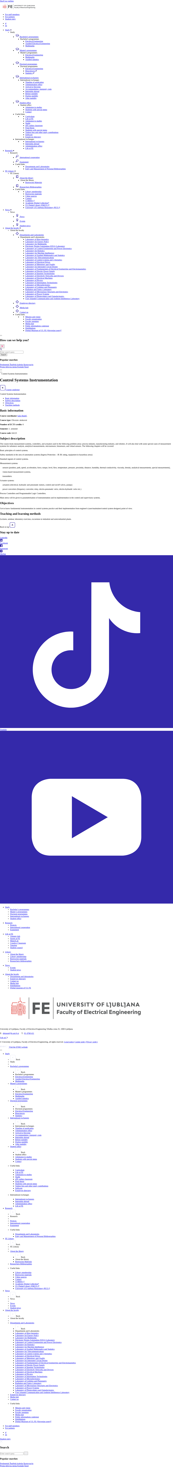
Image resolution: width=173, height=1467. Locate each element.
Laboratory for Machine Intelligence (39, 253)
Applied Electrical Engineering (37, 44)
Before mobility (31, 94)
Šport (26, 367)
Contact (28, 112)
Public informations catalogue (37, 326)
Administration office (33, 84)
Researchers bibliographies (21, 961)
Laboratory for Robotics (35, 251)
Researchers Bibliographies (30, 187)
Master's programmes (28, 50)
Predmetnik (5, 365)
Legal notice (69, 1042)
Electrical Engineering (34, 41)
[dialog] (86, 353)
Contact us (23, 312)
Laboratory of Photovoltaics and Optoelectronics (44, 296)
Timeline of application (34, 82)
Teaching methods (12, 405)
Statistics (29, 73)
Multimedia (29, 46)
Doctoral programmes (28, 64)
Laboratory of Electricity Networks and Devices (44, 276)
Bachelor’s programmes (19, 909)
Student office (25, 103)
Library (8, 952)
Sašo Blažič (22, 416)
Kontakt (20, 367)
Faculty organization (33, 319)
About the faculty (12, 228)
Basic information (12, 398)
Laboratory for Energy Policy (37, 242)
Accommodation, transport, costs (38, 89)
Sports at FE (15, 938)
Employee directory (33, 137)
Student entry (10, 19)
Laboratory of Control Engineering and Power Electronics (48, 248)
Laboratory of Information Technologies (41, 283)
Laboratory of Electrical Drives (37, 262)
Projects (13, 925)
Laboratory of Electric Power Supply (40, 271)
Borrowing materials (33, 194)
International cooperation (29, 157)
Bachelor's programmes (29, 37)
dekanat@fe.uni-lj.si (11, 1033)
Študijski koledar (17, 365)
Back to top (5, 527)
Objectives (9, 403)
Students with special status (36, 110)
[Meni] (1, 372)
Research (9, 151)
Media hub (23, 308)
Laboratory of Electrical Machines (39, 278)
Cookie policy (80, 1042)
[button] (5, 365)
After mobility (31, 98)
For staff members (12, 14)
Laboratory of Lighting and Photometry (41, 287)
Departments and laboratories (21, 976)
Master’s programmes (18, 912)
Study (7, 30)
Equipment (23, 162)
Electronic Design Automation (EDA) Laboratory (45, 246)
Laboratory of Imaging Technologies (40, 273)
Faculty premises (32, 321)
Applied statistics (32, 59)
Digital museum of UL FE (20, 988)
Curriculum (29, 116)
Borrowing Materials (33, 182)
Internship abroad (32, 91)
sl (5, 23)
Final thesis (29, 128)
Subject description (12, 400)
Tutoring (13, 945)
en (6, 26)
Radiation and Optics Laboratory (38, 289)
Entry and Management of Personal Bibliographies (45, 169)
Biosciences (30, 71)
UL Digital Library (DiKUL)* (37, 205)
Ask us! (3, 1038)
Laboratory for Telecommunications (39, 258)
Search (3, 355)
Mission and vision (32, 317)
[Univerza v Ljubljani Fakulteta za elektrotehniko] (19, 10)
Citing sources (31, 196)
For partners (10, 17)
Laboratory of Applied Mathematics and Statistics (45, 255)
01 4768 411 (29, 1033)
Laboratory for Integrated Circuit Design (41, 267)
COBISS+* (30, 201)
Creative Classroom (18, 943)
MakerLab (14, 941)
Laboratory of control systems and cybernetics (43, 260)
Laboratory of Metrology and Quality (40, 264)
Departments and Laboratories (37, 166)
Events (22, 221)
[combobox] (11, 352)
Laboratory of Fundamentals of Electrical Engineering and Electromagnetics (55, 269)
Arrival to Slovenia (33, 87)
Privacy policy (92, 1042)
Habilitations (30, 328)
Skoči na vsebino (7, 1)
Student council (16, 948)
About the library (26, 178)
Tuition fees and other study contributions (41, 132)
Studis (27, 123)
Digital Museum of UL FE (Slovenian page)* (43, 330)
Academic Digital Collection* (37, 203)
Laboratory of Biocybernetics (37, 239)
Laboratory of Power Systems (37, 294)
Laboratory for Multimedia (36, 244)
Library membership (33, 192)
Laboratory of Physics (34, 280)
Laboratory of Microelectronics (37, 285)
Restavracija (28, 365)
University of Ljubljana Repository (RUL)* (42, 207)
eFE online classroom (34, 125)
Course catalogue (12, 390)
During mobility (31, 96)
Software (29, 135)
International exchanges (29, 78)
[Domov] (0, 374)
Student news (25, 226)
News (7, 210)
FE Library (9, 171)
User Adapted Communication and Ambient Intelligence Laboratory (52, 299)
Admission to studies (33, 107)
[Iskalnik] (1, 335)
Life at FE (29, 119)
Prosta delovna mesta (8, 367)
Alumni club (15, 936)
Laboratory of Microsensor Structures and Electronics (46, 292)
